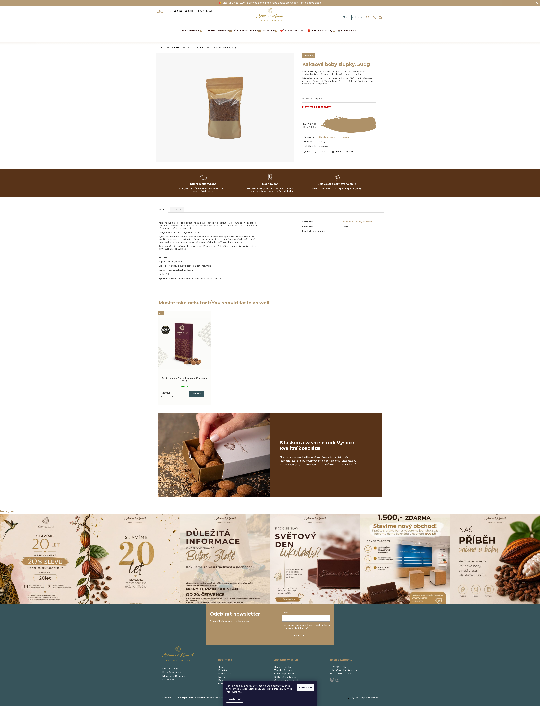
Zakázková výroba (283, 670)
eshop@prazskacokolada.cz (343, 670)
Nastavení (235, 699)
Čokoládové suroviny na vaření (334, 137)
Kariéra (221, 677)
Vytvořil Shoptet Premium (365, 697)
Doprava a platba (282, 667)
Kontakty (222, 670)
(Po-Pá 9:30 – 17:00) (192, 11)
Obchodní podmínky (284, 673)
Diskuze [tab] (177, 209)
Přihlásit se (298, 635)
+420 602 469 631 (338, 667)
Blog (220, 680)
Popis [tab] (162, 209)
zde (239, 692)
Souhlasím (305, 687)
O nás (221, 667)
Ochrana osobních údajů (286, 680)
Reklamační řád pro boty (286, 677)
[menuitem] (191, 31)
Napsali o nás (224, 673)
